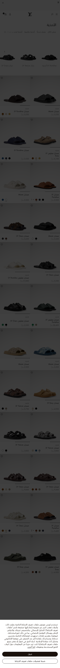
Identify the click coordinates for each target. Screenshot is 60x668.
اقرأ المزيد (31, 647)
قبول (30, 654)
